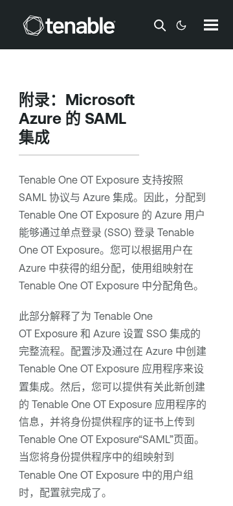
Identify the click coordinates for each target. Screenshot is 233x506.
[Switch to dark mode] (181, 25)
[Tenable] (69, 25)
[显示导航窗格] (211, 24)
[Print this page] (61, 139)
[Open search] (160, 25)
